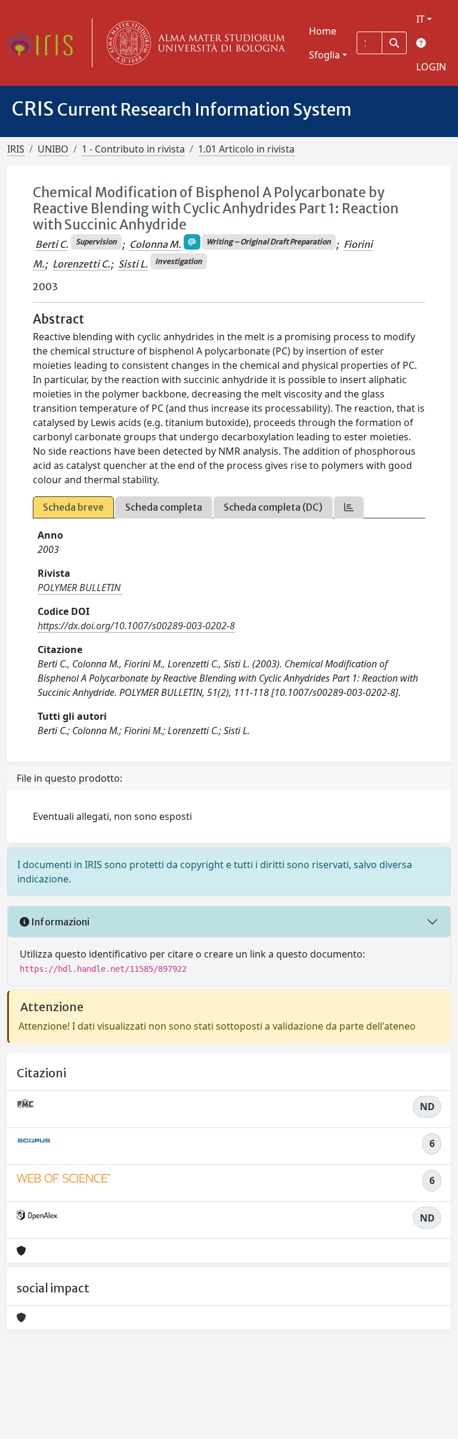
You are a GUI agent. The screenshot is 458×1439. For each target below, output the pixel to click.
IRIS (15, 149)
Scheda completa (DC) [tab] (273, 507)
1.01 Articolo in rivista (246, 149)
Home (322, 31)
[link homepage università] (193, 42)
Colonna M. (155, 244)
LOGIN (431, 66)
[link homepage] (44, 43)
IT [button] (420, 19)
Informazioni (59, 922)
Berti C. (52, 244)
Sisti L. (133, 264)
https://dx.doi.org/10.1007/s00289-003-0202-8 (136, 625)
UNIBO (53, 149)
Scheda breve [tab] (73, 507)
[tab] (349, 507)
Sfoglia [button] (324, 54)
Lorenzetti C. (81, 264)
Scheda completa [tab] (163, 507)
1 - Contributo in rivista (133, 149)
